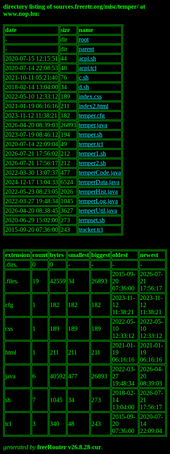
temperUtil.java (98, 210)
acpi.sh (87, 58)
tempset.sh (92, 220)
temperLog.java (98, 201)
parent (86, 49)
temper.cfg (92, 115)
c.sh (84, 77)
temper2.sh (92, 163)
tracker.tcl (91, 229)
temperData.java (99, 182)
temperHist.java (98, 191)
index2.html (93, 106)
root (84, 39)
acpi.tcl (87, 68)
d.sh (84, 87)
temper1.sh (92, 153)
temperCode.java (100, 172)
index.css (90, 96)
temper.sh (90, 134)
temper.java (93, 125)
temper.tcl (91, 144)
